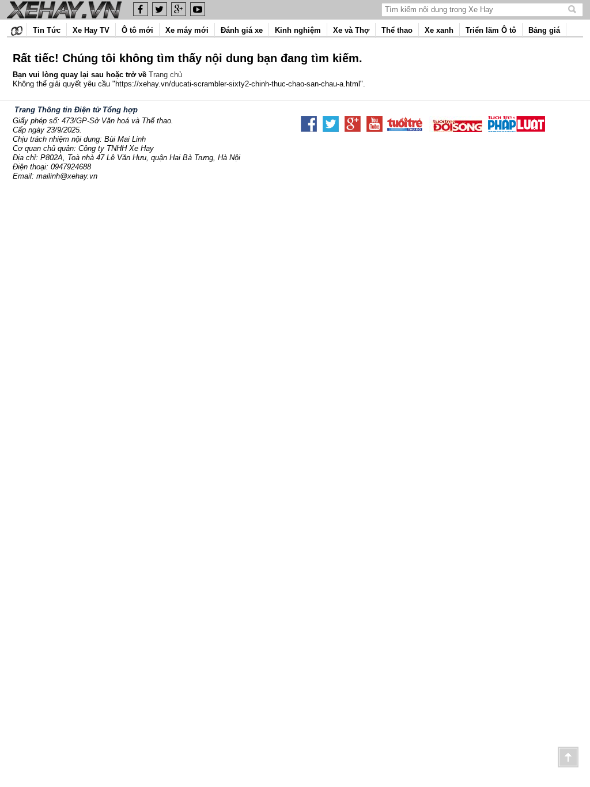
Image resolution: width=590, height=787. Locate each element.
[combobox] (475, 9)
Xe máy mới (187, 30)
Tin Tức (46, 30)
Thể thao (397, 30)
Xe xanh (439, 30)
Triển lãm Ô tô (491, 30)
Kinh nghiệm (298, 30)
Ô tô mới (137, 30)
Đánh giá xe (242, 30)
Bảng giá (544, 30)
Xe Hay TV (91, 30)
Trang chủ (165, 74)
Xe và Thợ (351, 30)
